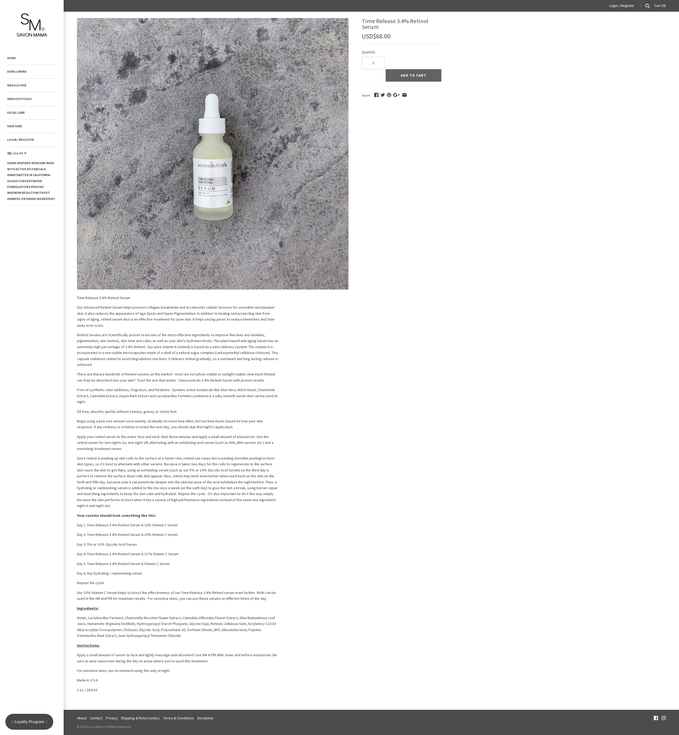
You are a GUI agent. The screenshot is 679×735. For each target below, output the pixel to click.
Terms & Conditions (178, 718)
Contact (96, 718)
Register (627, 5)
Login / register (20, 140)
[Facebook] (656, 718)
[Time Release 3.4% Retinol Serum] (213, 21)
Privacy (111, 718)
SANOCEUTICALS (19, 99)
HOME (11, 58)
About (81, 718)
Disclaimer (205, 718)
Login (613, 5)
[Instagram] (663, 718)
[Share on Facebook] (376, 95)
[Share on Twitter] (383, 95)
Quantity (368, 52)
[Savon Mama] (32, 23)
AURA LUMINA (17, 71)
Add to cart (413, 75)
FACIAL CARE (16, 113)
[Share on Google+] (396, 95)
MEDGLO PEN (16, 85)
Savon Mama (96, 727)
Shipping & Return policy (140, 718)
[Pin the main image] (389, 95)
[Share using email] (404, 95)
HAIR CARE (14, 126)
